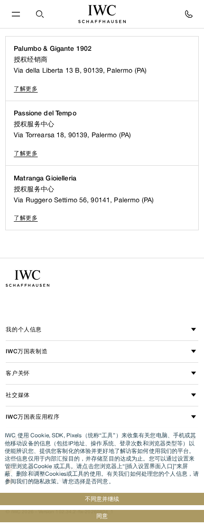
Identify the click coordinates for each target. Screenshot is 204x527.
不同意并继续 (102, 498)
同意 (102, 515)
